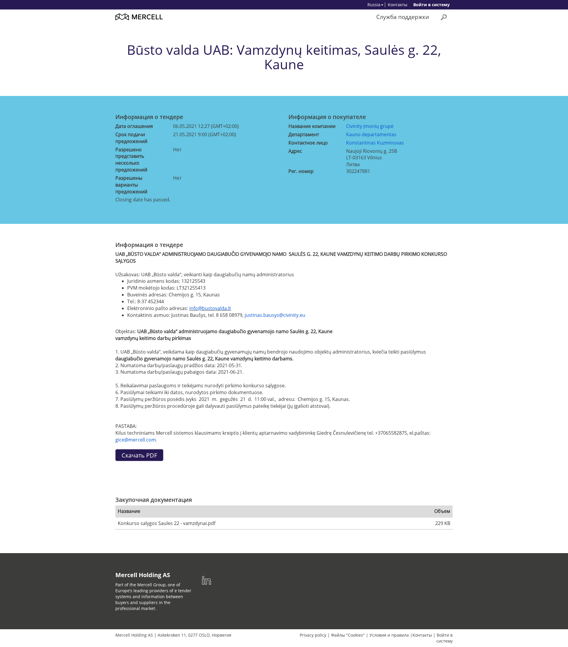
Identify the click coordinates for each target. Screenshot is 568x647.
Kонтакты (397, 4)
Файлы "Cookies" (348, 635)
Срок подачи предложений (131, 138)
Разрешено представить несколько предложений (131, 159)
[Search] (444, 17)
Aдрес (295, 151)
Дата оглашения (134, 126)
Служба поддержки (402, 17)
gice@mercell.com (135, 439)
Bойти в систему (431, 4)
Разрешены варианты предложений (131, 185)
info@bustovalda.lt (210, 308)
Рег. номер (301, 171)
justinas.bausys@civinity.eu (275, 315)
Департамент (303, 134)
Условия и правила (389, 635)
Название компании (311, 126)
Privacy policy (313, 635)
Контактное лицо (308, 142)
